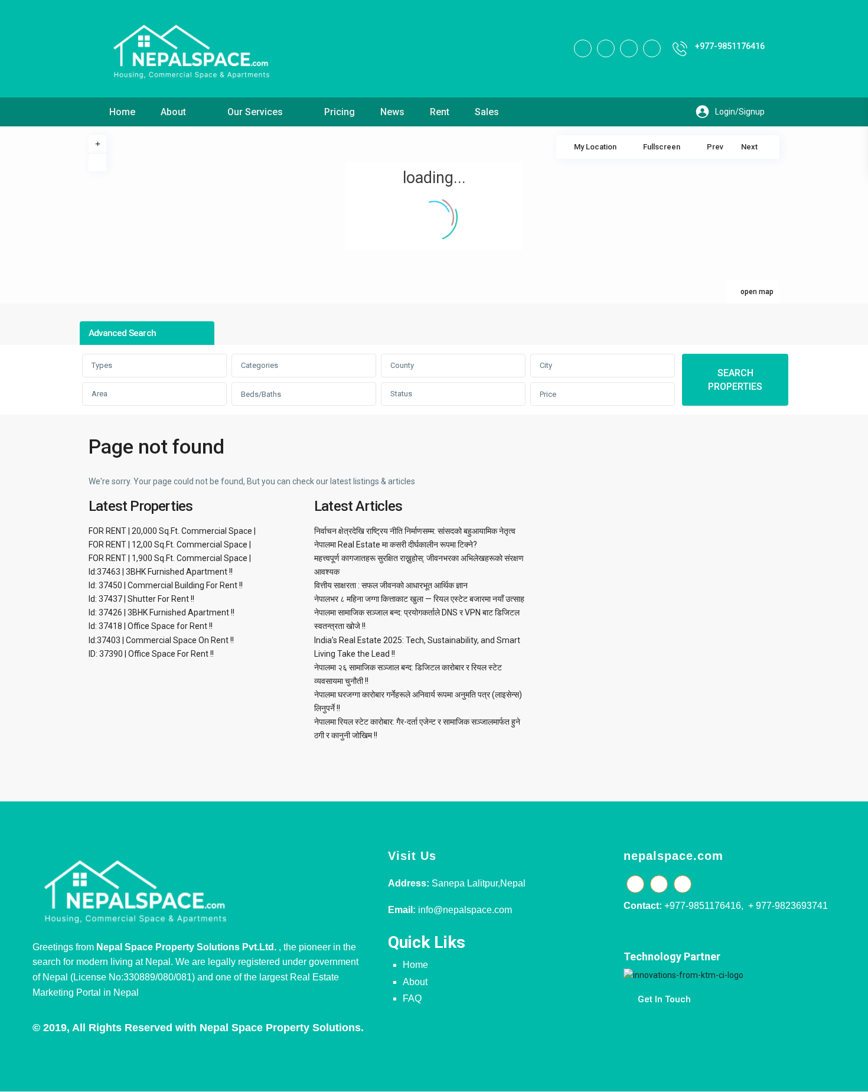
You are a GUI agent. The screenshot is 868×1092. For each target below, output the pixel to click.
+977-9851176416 (730, 46)
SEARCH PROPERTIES (735, 379)
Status (401, 393)
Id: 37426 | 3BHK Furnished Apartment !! (161, 612)
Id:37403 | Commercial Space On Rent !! (161, 640)
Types (102, 365)
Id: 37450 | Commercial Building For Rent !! (166, 585)
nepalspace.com (673, 855)
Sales (487, 112)
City (546, 365)
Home (122, 112)
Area (99, 393)
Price (548, 394)
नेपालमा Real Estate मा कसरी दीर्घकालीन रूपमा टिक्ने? (395, 544)
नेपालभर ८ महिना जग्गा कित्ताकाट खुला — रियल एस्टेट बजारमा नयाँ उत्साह (419, 599)
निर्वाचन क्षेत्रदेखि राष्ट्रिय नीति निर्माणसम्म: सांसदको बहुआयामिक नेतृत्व (414, 531)
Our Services (255, 112)
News (392, 112)
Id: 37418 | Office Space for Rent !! (151, 626)
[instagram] (652, 48)
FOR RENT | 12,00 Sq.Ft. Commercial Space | (170, 544)
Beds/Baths (261, 394)
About (173, 112)
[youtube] (629, 48)
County (402, 365)
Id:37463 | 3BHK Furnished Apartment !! (161, 571)
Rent (439, 112)
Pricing (339, 112)
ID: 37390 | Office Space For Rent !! (151, 654)
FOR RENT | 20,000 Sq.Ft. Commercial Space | (172, 531)
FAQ (412, 998)
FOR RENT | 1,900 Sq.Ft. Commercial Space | (170, 558)
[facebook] (583, 48)
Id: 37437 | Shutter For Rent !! (141, 599)
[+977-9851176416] (680, 48)
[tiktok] (606, 48)
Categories (259, 365)
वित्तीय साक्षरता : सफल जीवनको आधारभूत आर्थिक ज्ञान (391, 585)
